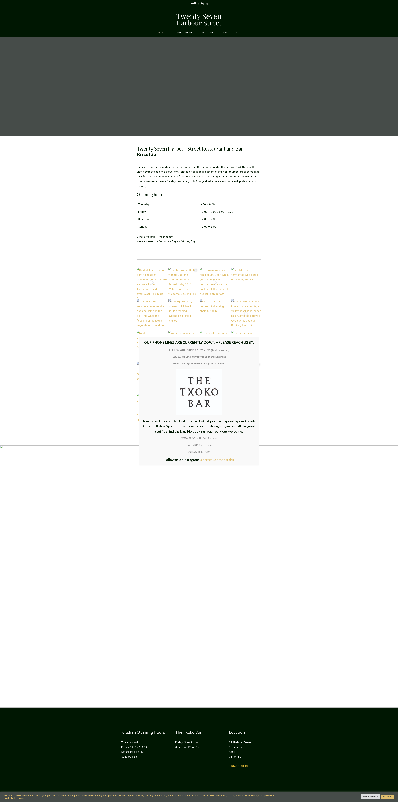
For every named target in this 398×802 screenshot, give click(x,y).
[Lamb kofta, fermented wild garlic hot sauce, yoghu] (246, 283)
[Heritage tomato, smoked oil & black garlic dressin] (183, 314)
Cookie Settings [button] (370, 797)
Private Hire (231, 32)
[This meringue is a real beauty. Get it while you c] (215, 283)
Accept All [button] (387, 797)
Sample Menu (183, 32)
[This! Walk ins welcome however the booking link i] (152, 314)
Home (161, 32)
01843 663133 (199, 3)
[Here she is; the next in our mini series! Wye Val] (246, 314)
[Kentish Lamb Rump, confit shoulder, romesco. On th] (152, 283)
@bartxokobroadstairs (217, 459)
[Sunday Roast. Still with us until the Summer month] (183, 283)
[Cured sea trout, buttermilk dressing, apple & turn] (215, 314)
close (256, 341)
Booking (207, 32)
